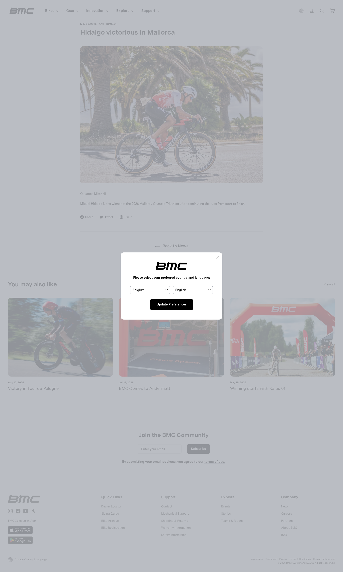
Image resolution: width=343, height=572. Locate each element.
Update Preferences (172, 304)
